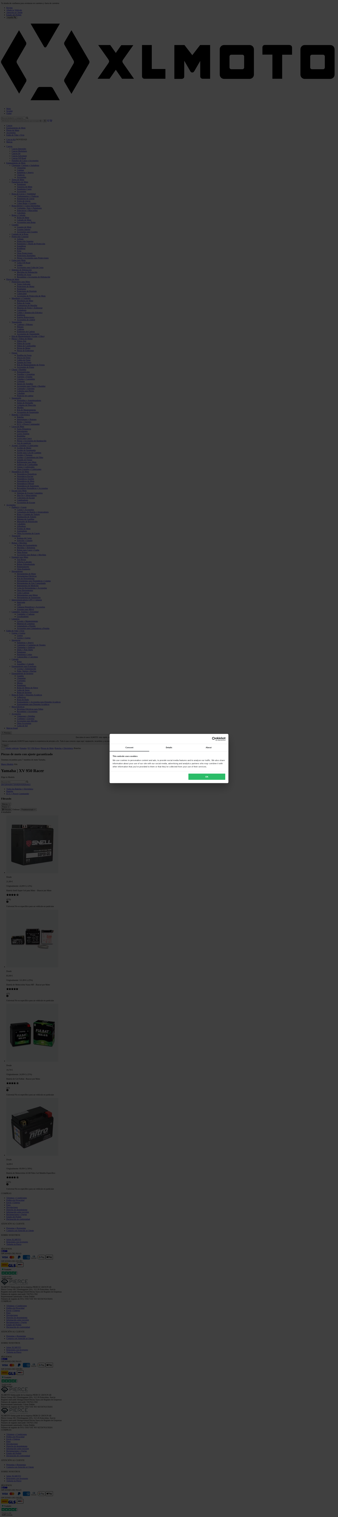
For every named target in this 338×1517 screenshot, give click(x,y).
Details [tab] (169, 747)
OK (206, 777)
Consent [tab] (129, 747)
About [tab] (209, 747)
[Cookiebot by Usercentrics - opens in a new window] (214, 739)
